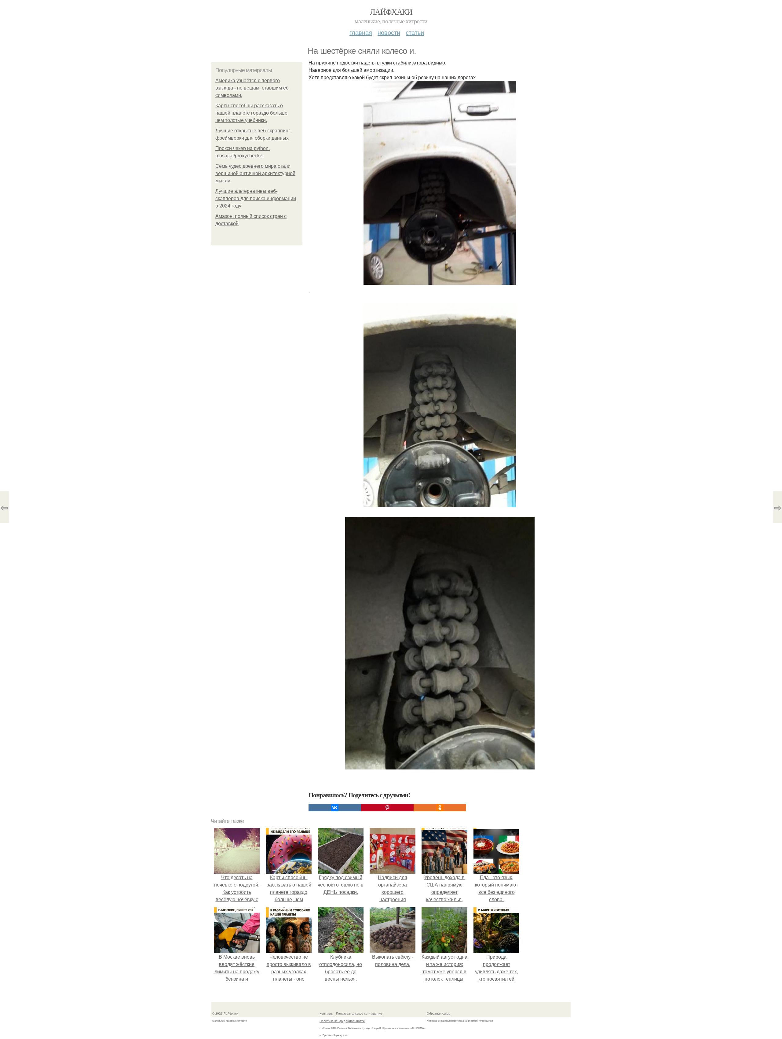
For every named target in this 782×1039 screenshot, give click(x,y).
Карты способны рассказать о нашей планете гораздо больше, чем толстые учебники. (252, 113)
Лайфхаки (391, 11)
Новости (389, 32)
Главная (360, 32)
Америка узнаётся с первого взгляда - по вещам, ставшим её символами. (252, 88)
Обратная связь (438, 1013)
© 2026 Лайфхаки (225, 1013)
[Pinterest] (387, 807)
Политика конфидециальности (342, 1021)
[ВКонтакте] (335, 807)
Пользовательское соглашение (359, 1013)
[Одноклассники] (440, 807)
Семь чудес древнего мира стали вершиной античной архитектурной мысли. (255, 173)
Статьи (415, 32)
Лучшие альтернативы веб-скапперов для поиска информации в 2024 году (255, 198)
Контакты (326, 1013)
